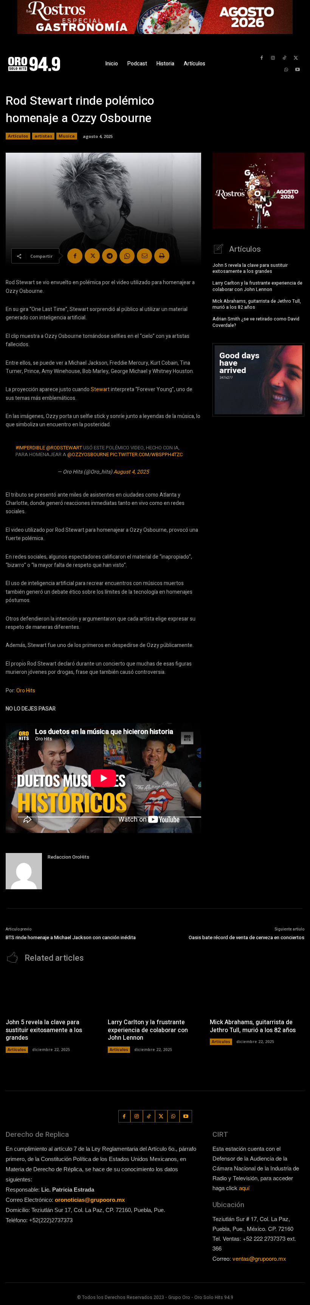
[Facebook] (261, 58)
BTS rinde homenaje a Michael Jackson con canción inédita (71, 937)
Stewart (100, 389)
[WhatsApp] (286, 69)
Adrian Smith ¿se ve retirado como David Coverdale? (255, 322)
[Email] (144, 255)
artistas (43, 136)
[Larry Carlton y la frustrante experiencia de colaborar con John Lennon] (155, 992)
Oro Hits (25, 691)
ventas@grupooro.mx (259, 1258)
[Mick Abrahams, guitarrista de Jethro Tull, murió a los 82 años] (257, 992)
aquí (244, 1188)
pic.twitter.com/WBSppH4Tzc (146, 454)
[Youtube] (297, 69)
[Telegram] (109, 255)
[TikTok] (284, 58)
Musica (67, 136)
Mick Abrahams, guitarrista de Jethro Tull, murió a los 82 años (256, 304)
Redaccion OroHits (68, 857)
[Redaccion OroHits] (24, 871)
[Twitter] (296, 58)
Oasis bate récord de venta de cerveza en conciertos (246, 937)
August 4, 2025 (131, 472)
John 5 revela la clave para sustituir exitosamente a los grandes (250, 268)
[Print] (161, 255)
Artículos (18, 136)
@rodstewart (64, 447)
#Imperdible (30, 447)
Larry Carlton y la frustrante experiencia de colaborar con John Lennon (257, 286)
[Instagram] (272, 58)
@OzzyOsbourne (88, 454)
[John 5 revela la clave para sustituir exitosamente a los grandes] (53, 992)
